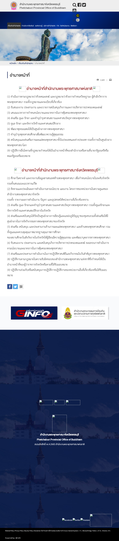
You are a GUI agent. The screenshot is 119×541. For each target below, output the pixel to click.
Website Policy (9, 531)
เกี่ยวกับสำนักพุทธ (14, 25)
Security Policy (28, 531)
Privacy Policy (19, 531)
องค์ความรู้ (38, 25)
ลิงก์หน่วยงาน (65, 25)
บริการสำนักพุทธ (49, 25)
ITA (58, 25)
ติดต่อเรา (74, 25)
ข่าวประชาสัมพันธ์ (28, 25)
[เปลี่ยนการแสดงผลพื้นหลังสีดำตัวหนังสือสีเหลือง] (78, 16)
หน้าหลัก (13, 63)
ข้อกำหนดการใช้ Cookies (48, 531)
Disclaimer (37, 531)
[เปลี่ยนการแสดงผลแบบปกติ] (78, 20)
